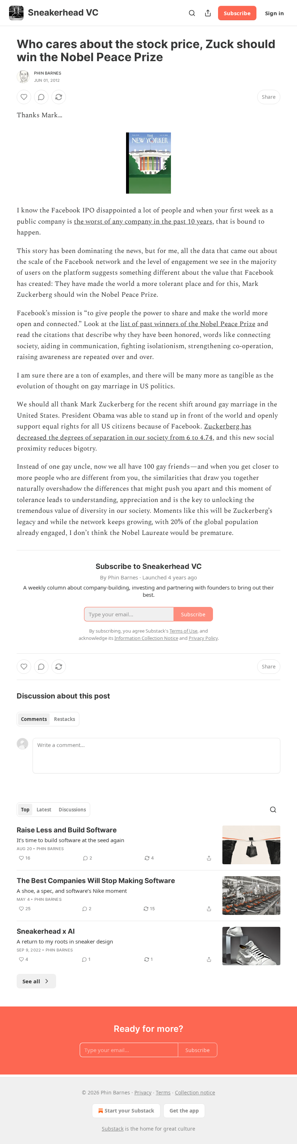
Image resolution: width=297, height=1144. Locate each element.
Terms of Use (183, 631)
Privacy (142, 1092)
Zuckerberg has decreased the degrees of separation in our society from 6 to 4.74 (134, 432)
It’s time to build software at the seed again (70, 840)
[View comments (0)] (41, 97)
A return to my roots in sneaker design (65, 941)
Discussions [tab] (72, 809)
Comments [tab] (34, 719)
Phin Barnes (47, 73)
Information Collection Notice (146, 638)
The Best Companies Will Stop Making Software (96, 881)
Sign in (274, 13)
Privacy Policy (203, 638)
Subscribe (237, 13)
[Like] (24, 97)
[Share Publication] (208, 13)
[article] (148, 845)
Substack (113, 1128)
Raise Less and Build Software (67, 830)
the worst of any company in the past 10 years (143, 221)
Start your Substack (129, 1110)
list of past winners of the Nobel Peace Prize (187, 324)
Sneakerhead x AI (46, 931)
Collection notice (195, 1092)
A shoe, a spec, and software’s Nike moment (72, 890)
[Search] (192, 13)
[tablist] (48, 719)
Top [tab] (25, 809)
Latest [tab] (44, 809)
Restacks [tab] (64, 719)
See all (31, 981)
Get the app (184, 1110)
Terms (163, 1092)
